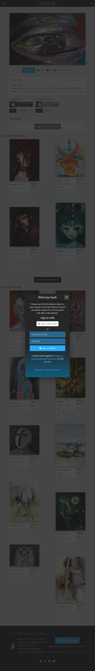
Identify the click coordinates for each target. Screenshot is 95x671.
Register (38, 369)
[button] (47, 323)
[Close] (67, 297)
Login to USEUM (48, 348)
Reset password (53, 369)
